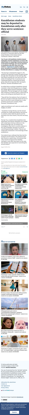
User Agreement (5, 385)
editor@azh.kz (6, 168)
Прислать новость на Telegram (16, 153)
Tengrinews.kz (11, 66)
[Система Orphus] (4, 399)
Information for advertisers (8, 382)
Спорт (21, 11)
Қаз (21, 7)
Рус (24, 7)
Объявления (13, 11)
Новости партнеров (8, 241)
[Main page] (6, 7)
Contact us (4, 384)
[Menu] (27, 7)
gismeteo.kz (20, 397)
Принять (14, 412)
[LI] (4, 394)
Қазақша (11, 390)
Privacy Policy (5, 387)
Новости (4, 11)
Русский (5, 390)
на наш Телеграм (23, 166)
